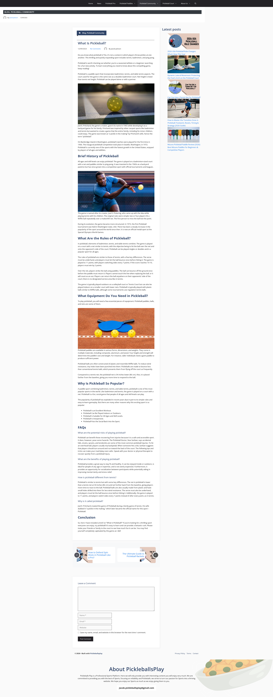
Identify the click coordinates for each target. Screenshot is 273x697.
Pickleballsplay (96, 653)
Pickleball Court (168, 3)
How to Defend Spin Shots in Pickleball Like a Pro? (99, 555)
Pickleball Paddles (126, 3)
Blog (7, 12)
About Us (184, 3)
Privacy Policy (180, 653)
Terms (189, 653)
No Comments (95, 49)
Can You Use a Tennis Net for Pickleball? (184, 97)
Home (90, 3)
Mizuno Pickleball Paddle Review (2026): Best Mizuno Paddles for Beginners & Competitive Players (184, 147)
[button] (195, 3)
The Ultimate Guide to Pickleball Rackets (133, 555)
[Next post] (155, 555)
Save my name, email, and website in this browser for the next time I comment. (113, 632)
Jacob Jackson (13, 18)
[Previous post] (77, 555)
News (99, 3)
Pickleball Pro (110, 3)
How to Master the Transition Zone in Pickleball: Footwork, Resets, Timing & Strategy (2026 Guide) (183, 123)
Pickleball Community (148, 3)
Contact (195, 653)
